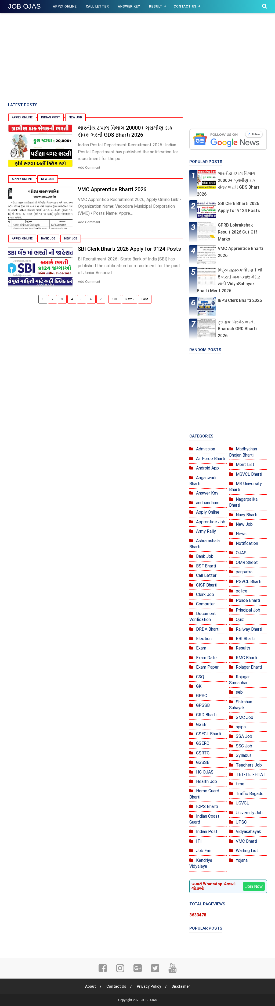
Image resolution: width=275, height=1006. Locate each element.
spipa (241, 726)
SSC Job (244, 746)
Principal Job (248, 610)
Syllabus (244, 755)
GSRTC (202, 753)
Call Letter (97, 6)
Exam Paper (207, 667)
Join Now (254, 886)
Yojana (242, 860)
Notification (247, 543)
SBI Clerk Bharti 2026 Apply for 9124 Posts (129, 249)
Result (155, 6)
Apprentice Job (210, 521)
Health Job (206, 781)
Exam (201, 648)
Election (204, 638)
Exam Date (206, 657)
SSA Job (244, 736)
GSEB (201, 724)
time (240, 783)
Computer (205, 603)
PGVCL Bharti (248, 581)
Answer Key (129, 6)
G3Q (200, 676)
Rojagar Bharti (249, 667)
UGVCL (242, 803)
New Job (75, 117)
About (90, 986)
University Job (249, 812)
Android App (207, 468)
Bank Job (48, 238)
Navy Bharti (246, 514)
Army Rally (206, 531)
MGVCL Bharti (249, 474)
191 (115, 299)
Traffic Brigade (249, 793)
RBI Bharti (245, 638)
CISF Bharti (206, 585)
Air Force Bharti (210, 458)
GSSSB (202, 762)
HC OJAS (205, 772)
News (241, 533)
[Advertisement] (137, 56)
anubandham (207, 502)
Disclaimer (181, 986)
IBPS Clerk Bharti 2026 (240, 300)
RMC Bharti (246, 657)
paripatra (244, 571)
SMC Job (244, 717)
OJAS (241, 552)
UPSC (241, 822)
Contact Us (185, 6)
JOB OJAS (24, 6)
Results (243, 648)
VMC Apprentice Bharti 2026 (112, 189)
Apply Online (65, 6)
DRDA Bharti (207, 629)
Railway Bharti (249, 629)
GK (198, 686)
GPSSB (203, 705)
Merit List (245, 464)
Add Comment (89, 167)
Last (145, 299)
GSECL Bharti (208, 733)
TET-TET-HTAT (251, 774)
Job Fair (203, 850)
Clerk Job (205, 594)
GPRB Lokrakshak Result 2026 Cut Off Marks (237, 232)
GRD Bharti (206, 714)
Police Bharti (248, 600)
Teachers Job (249, 765)
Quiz (240, 619)
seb (239, 692)
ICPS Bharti (207, 806)
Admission (205, 448)
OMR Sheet (247, 562)
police (241, 591)
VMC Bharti (246, 841)
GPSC (201, 695)
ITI (199, 841)
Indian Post (50, 117)
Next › (129, 299)
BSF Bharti (206, 566)
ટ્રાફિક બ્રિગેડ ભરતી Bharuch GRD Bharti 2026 (237, 328)
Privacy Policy (149, 986)
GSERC (202, 743)
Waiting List (247, 850)
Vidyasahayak (248, 831)
